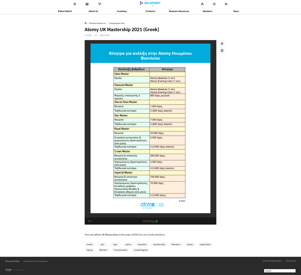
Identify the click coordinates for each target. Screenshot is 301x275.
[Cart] (99, 4)
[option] (150, 129)
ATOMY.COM (291, 260)
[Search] (226, 4)
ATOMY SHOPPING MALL (272, 260)
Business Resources (97, 23)
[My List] (202, 4)
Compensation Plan (116, 23)
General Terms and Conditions (35, 261)
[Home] (87, 4)
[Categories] (74, 4)
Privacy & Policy (12, 261)
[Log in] (214, 4)
